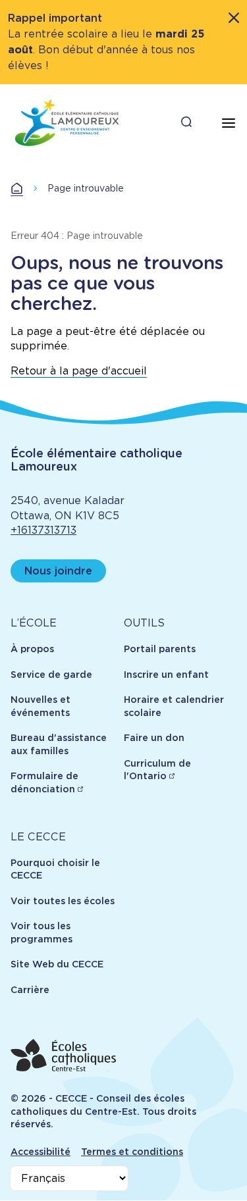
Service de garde (51, 674)
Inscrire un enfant (166, 674)
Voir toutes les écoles (63, 901)
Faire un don (154, 737)
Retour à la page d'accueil (79, 371)
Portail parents (160, 649)
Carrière (30, 989)
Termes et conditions (132, 1151)
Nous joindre (58, 571)
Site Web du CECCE (57, 964)
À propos (32, 649)
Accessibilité (40, 1151)
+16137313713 (43, 530)
